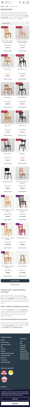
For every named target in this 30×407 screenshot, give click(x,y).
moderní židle (23, 309)
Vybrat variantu (22, 51)
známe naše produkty (9, 325)
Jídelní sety (22, 349)
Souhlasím (15, 403)
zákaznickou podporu (17, 327)
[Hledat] (20, 2)
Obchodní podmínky (6, 355)
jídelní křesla (11, 298)
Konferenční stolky (24, 353)
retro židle (10, 309)
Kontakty (3, 340)
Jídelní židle (23, 345)
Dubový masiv (23, 351)
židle (27, 324)
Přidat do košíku (8, 51)
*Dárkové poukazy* (24, 358)
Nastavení (15, 399)
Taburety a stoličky (24, 354)
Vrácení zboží (4, 360)
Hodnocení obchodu (6, 344)
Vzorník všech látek (5, 362)
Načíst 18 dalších (15, 280)
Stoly (21, 343)
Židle (21, 341)
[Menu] (2, 2)
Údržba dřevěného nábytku (7, 353)
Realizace (3, 351)
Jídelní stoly (23, 347)
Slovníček (3, 348)
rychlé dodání (6, 327)
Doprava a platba (5, 342)
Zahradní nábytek (24, 356)
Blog (2, 346)
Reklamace (3, 357)
